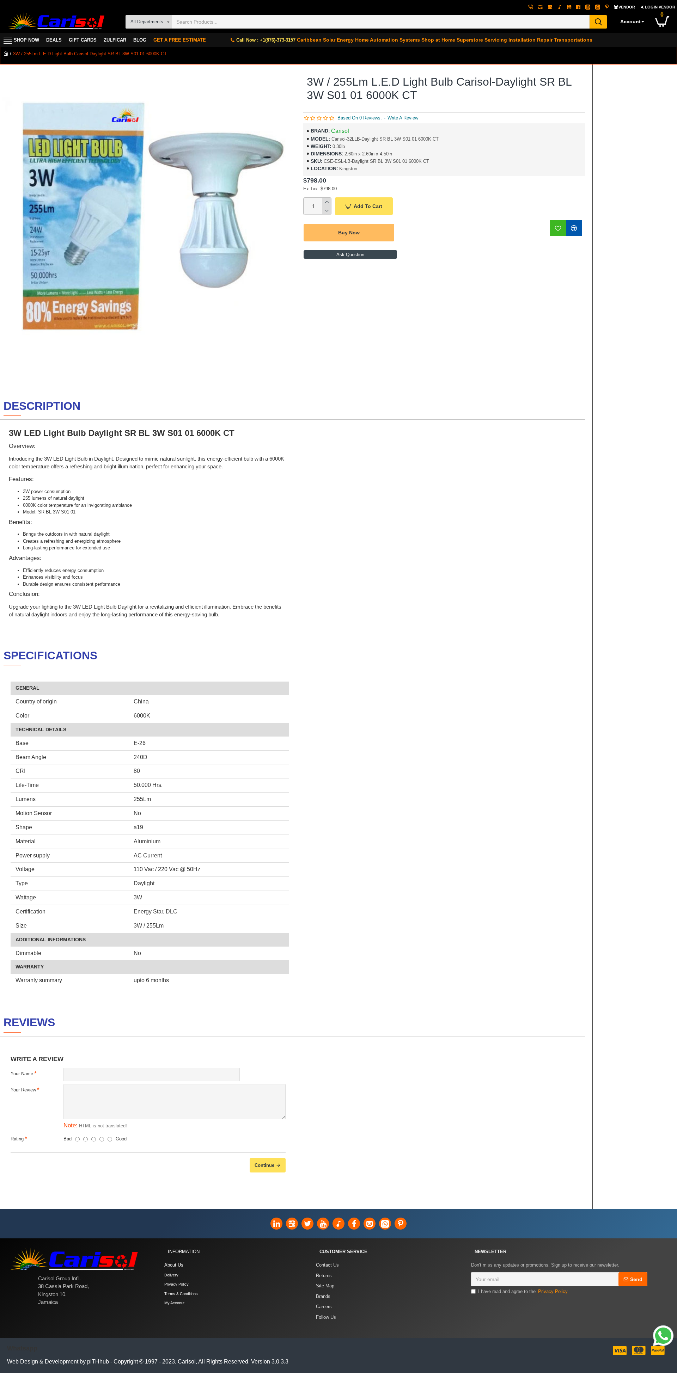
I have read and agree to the (523, 1291)
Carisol (340, 131)
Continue (264, 1165)
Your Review (23, 1089)
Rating (17, 1138)
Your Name (22, 1073)
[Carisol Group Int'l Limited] (55, 22)
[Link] (663, 1335)
